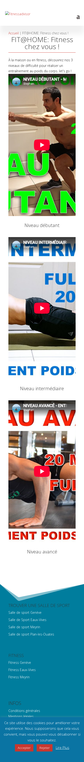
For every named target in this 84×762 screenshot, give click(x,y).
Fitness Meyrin (19, 677)
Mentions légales (21, 716)
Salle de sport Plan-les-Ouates (31, 634)
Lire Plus (62, 747)
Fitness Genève (19, 662)
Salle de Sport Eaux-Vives (27, 620)
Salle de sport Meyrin (24, 627)
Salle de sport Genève (25, 612)
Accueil (13, 33)
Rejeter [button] (44, 748)
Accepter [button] (24, 748)
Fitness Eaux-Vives (22, 670)
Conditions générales (24, 710)
